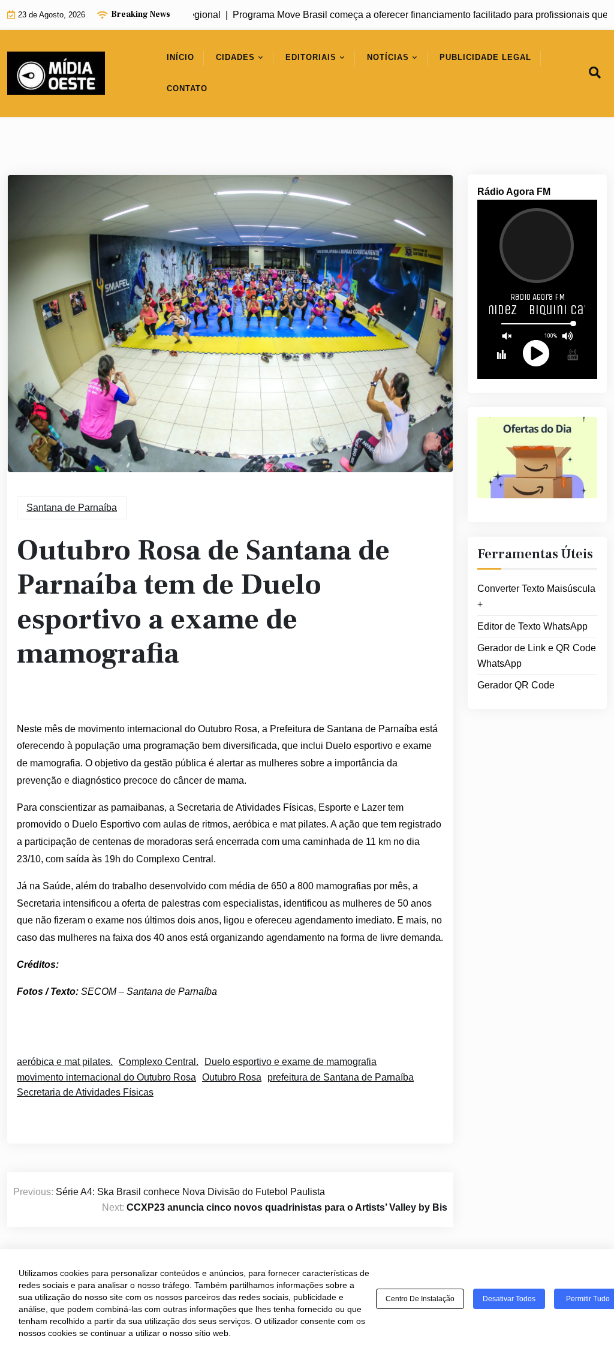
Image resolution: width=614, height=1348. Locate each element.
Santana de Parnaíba (71, 508)
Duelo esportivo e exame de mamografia (290, 1062)
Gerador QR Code (516, 685)
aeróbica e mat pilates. (65, 1062)
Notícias (388, 57)
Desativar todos (509, 1299)
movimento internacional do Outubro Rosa (106, 1077)
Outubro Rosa (231, 1077)
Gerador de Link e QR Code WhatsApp (536, 656)
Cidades (235, 57)
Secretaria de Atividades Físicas (85, 1092)
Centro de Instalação (420, 1299)
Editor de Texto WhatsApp (532, 626)
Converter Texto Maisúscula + (536, 596)
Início (180, 57)
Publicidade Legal (485, 57)
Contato (187, 88)
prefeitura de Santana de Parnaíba (340, 1077)
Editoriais (310, 57)
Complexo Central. (158, 1062)
